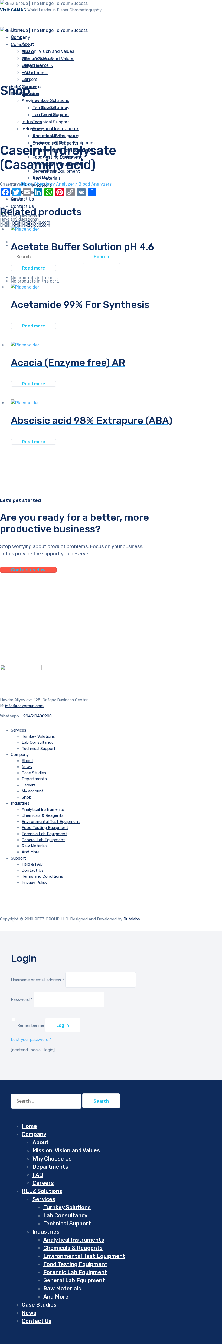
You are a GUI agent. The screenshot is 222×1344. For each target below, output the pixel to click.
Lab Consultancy (49, 114)
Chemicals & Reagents (55, 143)
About (28, 51)
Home (29, 1126)
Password (21, 999)
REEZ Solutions (42, 1191)
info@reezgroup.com (31, 225)
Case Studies (34, 773)
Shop (26, 797)
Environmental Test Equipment (51, 821)
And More (31, 852)
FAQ (26, 79)
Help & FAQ (32, 864)
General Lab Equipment (43, 839)
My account (33, 791)
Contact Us (33, 870)
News (27, 766)
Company (20, 44)
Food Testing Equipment (45, 827)
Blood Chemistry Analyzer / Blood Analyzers (66, 184)
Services (30, 100)
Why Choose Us (37, 65)
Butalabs (131, 919)
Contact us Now (28, 569)
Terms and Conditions (42, 876)
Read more (33, 268)
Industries (32, 121)
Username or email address (37, 980)
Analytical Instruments (55, 136)
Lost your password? (31, 1039)
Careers (29, 785)
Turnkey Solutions (50, 100)
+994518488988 (36, 716)
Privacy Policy (34, 882)
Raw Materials (46, 178)
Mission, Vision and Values (48, 51)
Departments (35, 72)
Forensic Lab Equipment (44, 833)
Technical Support (50, 121)
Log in (62, 1025)
